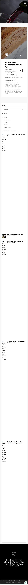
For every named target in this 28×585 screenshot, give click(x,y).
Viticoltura (19, 92)
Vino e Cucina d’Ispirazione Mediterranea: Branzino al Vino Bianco (15, 235)
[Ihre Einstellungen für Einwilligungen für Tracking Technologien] (25, 582)
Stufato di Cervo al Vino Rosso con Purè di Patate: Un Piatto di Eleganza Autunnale (15, 442)
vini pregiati (7, 91)
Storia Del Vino (11, 90)
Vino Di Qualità (14, 91)
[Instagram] (15, 570)
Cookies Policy (19, 582)
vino (10, 91)
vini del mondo (16, 90)
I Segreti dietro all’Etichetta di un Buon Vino (13, 64)
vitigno (6, 93)
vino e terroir (14, 92)
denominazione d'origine (9, 85)
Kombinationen (7, 119)
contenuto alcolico (8, 84)
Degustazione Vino (16, 84)
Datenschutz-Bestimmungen (11, 582)
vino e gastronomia (8, 92)
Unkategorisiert (7, 127)
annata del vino (9, 83)
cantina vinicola (15, 83)
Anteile (5, 117)
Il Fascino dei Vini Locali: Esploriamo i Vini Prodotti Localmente (15, 242)
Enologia (15, 85)
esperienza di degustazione (16, 86)
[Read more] (21, 72)
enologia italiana (8, 86)
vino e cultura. (19, 91)
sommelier (7, 90)
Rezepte (5, 124)
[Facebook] (12, 570)
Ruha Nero (11, 53)
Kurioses (6, 122)
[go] (24, 109)
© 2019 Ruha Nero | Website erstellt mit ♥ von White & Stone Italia (14, 580)
